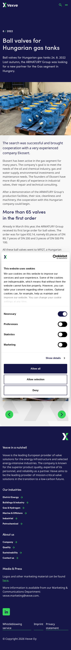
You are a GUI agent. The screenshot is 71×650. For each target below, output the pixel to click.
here (5, 580)
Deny (35, 390)
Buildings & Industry (13, 502)
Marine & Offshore (13, 513)
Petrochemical (10, 523)
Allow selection (35, 379)
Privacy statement (52, 626)
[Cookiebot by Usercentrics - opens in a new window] (52, 257)
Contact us (8, 558)
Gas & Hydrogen (11, 507)
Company (8, 542)
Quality (7, 547)
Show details (53, 358)
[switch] (62, 324)
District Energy (11, 497)
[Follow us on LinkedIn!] (6, 611)
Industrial (8, 518)
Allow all (35, 368)
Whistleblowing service (12, 626)
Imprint (38, 624)
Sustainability (10, 552)
